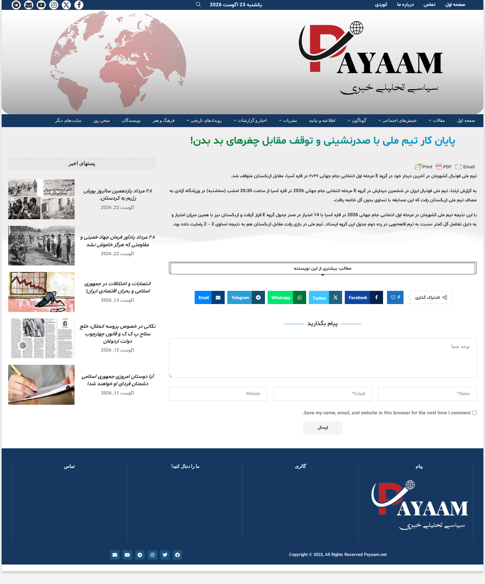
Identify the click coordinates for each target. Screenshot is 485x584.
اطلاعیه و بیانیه (322, 120)
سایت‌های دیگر (68, 120)
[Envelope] (114, 555)
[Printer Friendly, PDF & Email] (445, 167)
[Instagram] (53, 5)
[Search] (198, 5)
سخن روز (101, 120)
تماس (430, 4)
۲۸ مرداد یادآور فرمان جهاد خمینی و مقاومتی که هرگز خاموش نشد (117, 241)
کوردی (381, 4)
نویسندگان (131, 120)
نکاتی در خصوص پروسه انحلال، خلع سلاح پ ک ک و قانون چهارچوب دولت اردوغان (117, 334)
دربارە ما (405, 4)
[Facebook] (78, 5)
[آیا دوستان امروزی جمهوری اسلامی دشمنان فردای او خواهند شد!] (41, 385)
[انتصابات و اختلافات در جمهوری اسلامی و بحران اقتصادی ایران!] (41, 292)
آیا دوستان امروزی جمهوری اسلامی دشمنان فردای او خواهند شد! (117, 380)
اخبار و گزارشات (252, 120)
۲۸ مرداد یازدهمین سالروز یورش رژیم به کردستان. (117, 195)
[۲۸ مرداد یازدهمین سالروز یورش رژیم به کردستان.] (41, 199)
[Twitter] (66, 5)
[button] (258, 508)
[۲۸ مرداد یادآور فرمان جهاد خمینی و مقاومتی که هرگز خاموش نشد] (41, 246)
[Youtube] (41, 5)
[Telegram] (16, 5)
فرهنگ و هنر (164, 120)
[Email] (28, 5)
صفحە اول (455, 4)
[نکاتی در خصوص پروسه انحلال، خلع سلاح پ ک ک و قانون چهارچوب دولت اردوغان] (41, 339)
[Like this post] (393, 298)
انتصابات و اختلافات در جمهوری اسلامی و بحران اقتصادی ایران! (117, 287)
